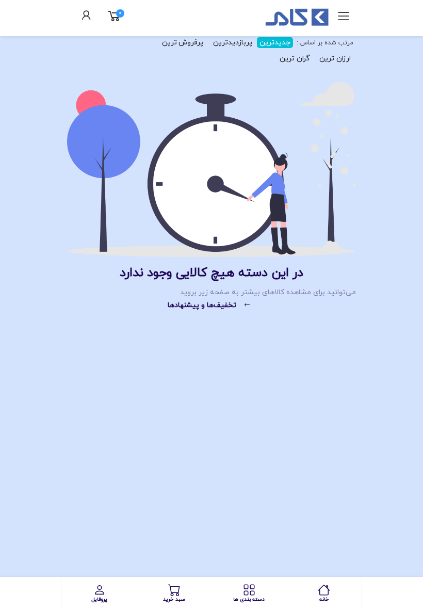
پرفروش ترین (183, 42)
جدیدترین (274, 42)
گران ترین (295, 58)
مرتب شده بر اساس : (324, 43)
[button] (86, 17)
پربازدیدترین (232, 42)
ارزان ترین (335, 58)
